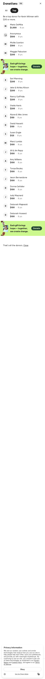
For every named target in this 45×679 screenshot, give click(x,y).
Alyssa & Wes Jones (19, 114)
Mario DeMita (16, 24)
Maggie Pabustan (18, 51)
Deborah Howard (18, 213)
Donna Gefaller (17, 186)
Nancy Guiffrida (17, 96)
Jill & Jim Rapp (16, 150)
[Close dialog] (40, 3)
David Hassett (16, 123)
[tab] (6, 10)
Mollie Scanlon (17, 42)
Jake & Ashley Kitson (19, 87)
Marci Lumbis (16, 141)
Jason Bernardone (18, 177)
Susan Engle (15, 132)
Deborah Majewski (19, 204)
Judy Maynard (16, 195)
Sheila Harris (15, 105)
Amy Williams (16, 159)
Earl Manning (16, 78)
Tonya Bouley (16, 168)
